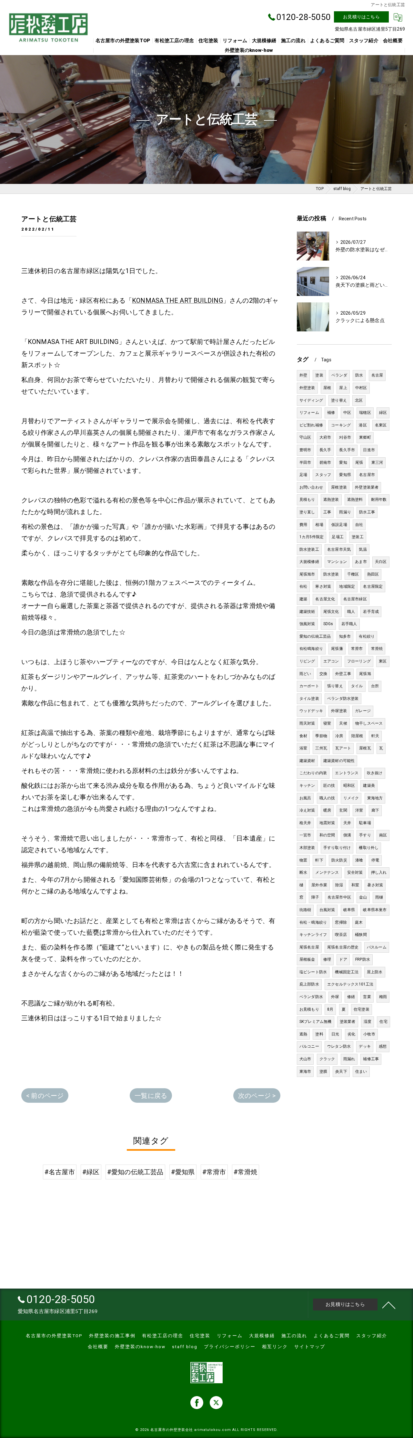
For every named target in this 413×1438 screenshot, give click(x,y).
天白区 (381, 561)
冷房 (339, 736)
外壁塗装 (307, 388)
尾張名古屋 (309, 947)
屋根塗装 (339, 487)
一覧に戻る (151, 1096)
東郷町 (365, 437)
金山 (363, 897)
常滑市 (357, 648)
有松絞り (367, 636)
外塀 (335, 997)
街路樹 (305, 910)
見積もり (307, 499)
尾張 (359, 462)
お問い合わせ (311, 487)
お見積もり (309, 1009)
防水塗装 (331, 574)
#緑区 (91, 1172)
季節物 (321, 736)
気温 (363, 549)
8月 (330, 1009)
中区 (347, 412)
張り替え (335, 686)
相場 (319, 524)
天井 (347, 823)
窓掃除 (341, 922)
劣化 (351, 1034)
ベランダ (339, 375)
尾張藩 (337, 648)
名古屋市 (367, 474)
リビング (307, 661)
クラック (327, 1059)
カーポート (309, 686)
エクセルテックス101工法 (350, 984)
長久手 (325, 450)
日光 (335, 1034)
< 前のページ (45, 1096)
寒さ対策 (323, 586)
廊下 (375, 810)
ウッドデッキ (311, 711)
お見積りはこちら (361, 16)
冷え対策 (307, 810)
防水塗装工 (309, 549)
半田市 (305, 462)
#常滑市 (214, 1172)
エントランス (346, 773)
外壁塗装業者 (366, 487)
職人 (351, 611)
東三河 (377, 462)
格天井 (305, 823)
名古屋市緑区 (355, 599)
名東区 (381, 425)
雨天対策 (307, 723)
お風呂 (305, 798)
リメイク (351, 798)
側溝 (347, 835)
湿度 (367, 1021)
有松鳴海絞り (311, 648)
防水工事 (367, 512)
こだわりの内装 (313, 773)
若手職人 (349, 624)
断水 (303, 872)
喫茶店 (341, 934)
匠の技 (329, 785)
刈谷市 (345, 437)
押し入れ (379, 872)
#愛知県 (183, 1172)
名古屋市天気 (339, 549)
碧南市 (325, 462)
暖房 (327, 810)
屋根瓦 (365, 748)
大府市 (325, 437)
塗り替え (339, 400)
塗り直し (307, 512)
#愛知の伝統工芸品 (135, 1172)
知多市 (345, 636)
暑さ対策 (375, 885)
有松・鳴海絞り (313, 922)
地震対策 (327, 823)
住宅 (383, 1021)
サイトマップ (309, 1346)
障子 (315, 897)
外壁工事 (343, 673)
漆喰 (359, 860)
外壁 (303, 375)
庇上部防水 (309, 984)
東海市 (305, 1071)
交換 (323, 673)
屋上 (343, 388)
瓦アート (343, 748)
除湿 (339, 885)
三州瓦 (321, 748)
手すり (365, 835)
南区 (383, 835)
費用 (303, 524)
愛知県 (345, 474)
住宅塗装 (361, 1009)
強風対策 (307, 624)
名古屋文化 (325, 599)
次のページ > (257, 1096)
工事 (327, 512)
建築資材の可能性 (339, 760)
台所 (375, 686)
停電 (375, 860)
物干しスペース (369, 723)
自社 (359, 524)
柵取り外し (368, 847)
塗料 (319, 1034)
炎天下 (341, 1071)
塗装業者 (348, 1021)
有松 (303, 586)
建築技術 (307, 611)
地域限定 (347, 586)
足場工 (338, 537)
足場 (303, 474)
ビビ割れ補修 (311, 425)
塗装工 (358, 537)
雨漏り (345, 512)
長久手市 (347, 450)
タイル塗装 (309, 698)
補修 (331, 412)
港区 (363, 425)
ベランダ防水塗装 (343, 698)
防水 (359, 375)
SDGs (328, 624)
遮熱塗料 (355, 499)
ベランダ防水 (311, 997)
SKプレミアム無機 (315, 1021)
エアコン (331, 661)
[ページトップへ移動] (388, 1304)
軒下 (319, 860)
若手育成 (371, 611)
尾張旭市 (307, 574)
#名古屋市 (60, 1172)
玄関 (343, 810)
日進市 (369, 450)
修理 (327, 959)
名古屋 (377, 375)
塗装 (319, 375)
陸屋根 (357, 736)
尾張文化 (331, 611)
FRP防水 (362, 959)
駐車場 (365, 823)
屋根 (327, 388)
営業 (367, 997)
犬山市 (305, 1059)
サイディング (311, 400)
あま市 (361, 561)
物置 (303, 860)
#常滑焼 (245, 1172)
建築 (303, 599)
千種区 (353, 574)
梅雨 (383, 997)
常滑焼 (377, 648)
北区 (359, 400)
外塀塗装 (339, 711)
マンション (337, 561)
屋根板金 (307, 959)
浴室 (303, 748)
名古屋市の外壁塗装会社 (171, 1430)
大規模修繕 (309, 561)
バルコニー (309, 1046)
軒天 (375, 736)
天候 (343, 723)
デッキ (365, 1046)
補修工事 (371, 1059)
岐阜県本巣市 (375, 910)
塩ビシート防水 (313, 972)
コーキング (341, 425)
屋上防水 (375, 972)
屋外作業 (319, 885)
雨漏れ (349, 1059)
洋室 (359, 810)
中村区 (361, 388)
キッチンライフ (313, 934)
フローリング (359, 661)
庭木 (359, 922)
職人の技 (327, 798)
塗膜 (323, 1071)
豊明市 (305, 450)
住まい (361, 1071)
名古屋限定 (373, 586)
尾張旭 (365, 673)
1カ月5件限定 (311, 537)
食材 (303, 736)
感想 (383, 1046)
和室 (355, 885)
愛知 (343, 462)
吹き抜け (375, 773)
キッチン (307, 785)
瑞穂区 (365, 412)
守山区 (305, 437)
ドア (343, 959)
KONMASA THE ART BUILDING (177, 300)
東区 (383, 661)
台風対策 (327, 910)
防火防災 (339, 860)
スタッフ (323, 474)
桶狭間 (361, 934)
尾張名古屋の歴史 (343, 947)
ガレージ (363, 711)
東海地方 (375, 798)
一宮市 (305, 835)
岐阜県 (349, 910)
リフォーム (309, 412)
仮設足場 (339, 524)
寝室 (327, 723)
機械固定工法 (346, 972)
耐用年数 (379, 499)
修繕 (351, 997)
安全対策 (355, 872)
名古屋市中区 (339, 897)
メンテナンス (327, 872)
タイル (357, 686)
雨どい (305, 673)
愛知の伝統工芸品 (315, 636)
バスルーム (377, 947)
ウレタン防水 (339, 1046)
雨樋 (379, 897)
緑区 (383, 412)
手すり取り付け (337, 847)
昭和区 (349, 785)
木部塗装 (307, 847)
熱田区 (373, 574)
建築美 (369, 785)
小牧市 (369, 1034)
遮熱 (303, 1034)
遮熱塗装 (331, 499)
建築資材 (307, 760)
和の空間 (327, 835)
